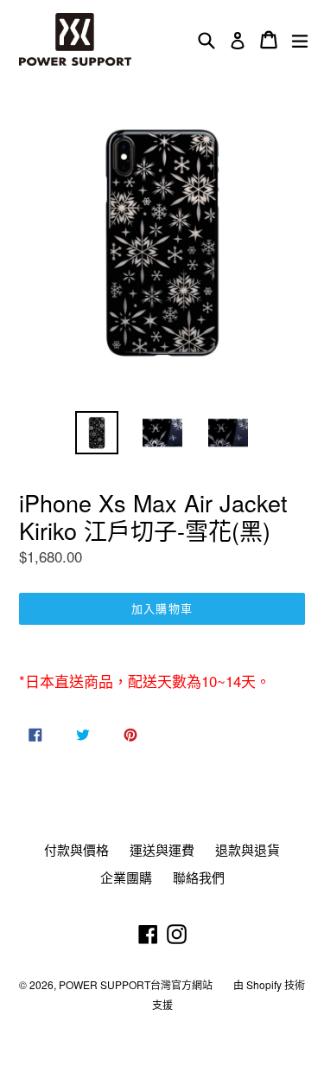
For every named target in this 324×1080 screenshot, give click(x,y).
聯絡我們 (199, 877)
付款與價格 (76, 849)
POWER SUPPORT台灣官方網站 (136, 984)
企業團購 (126, 877)
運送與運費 (162, 849)
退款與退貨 (247, 849)
